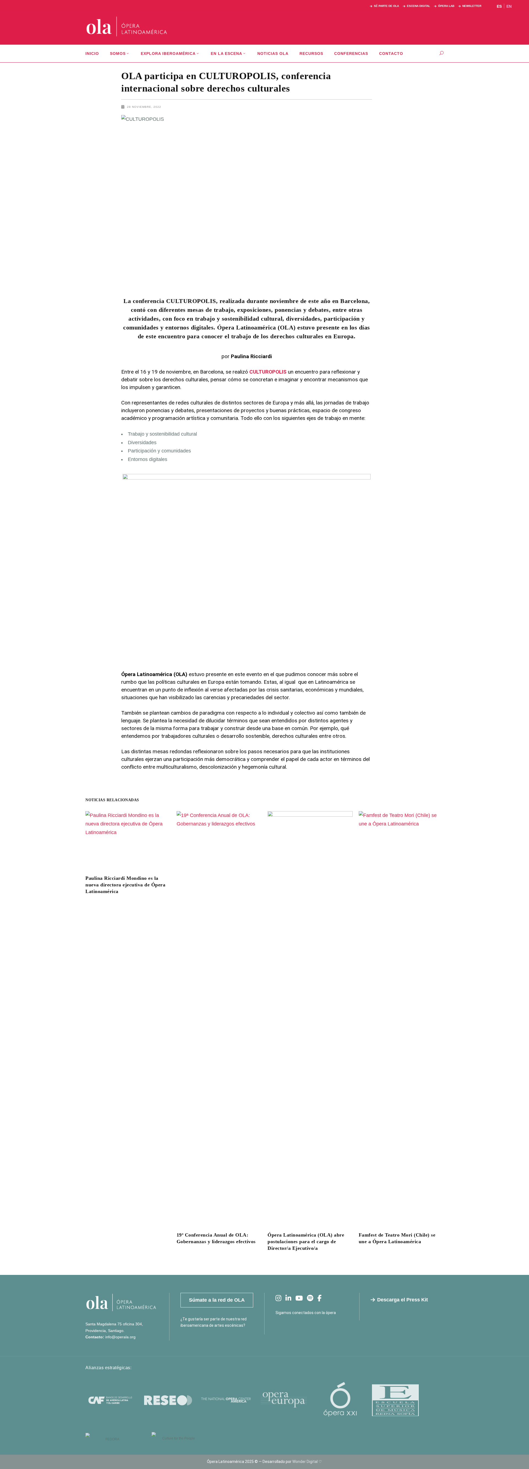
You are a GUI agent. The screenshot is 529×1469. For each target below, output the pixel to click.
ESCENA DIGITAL (418, 5)
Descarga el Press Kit (402, 1299)
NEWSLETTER (471, 5)
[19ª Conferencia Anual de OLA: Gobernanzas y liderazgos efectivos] (219, 1018)
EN (509, 6)
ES (499, 6)
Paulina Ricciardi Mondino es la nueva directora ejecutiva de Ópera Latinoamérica (125, 884)
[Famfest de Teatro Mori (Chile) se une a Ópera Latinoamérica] (401, 1018)
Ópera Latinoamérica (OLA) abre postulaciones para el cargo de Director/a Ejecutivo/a (306, 1241)
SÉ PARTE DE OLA (386, 5)
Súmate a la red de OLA (217, 1300)
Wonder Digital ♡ (307, 1461)
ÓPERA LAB (446, 5)
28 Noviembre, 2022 (144, 106)
